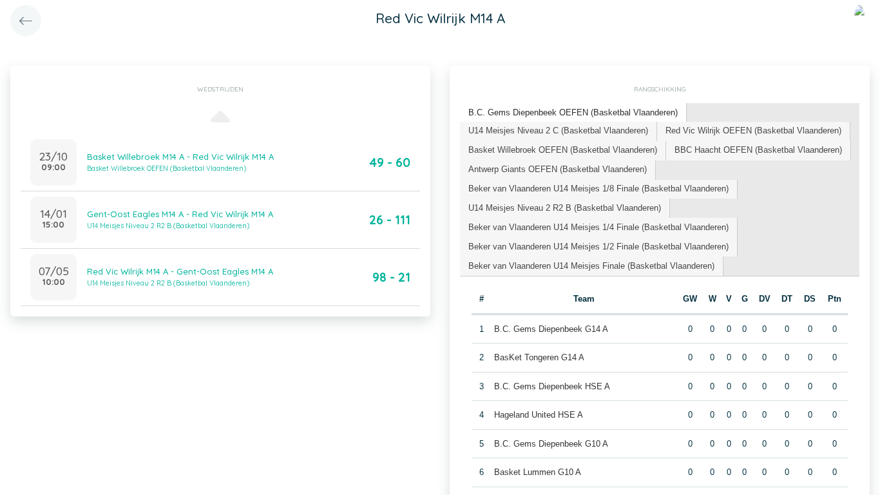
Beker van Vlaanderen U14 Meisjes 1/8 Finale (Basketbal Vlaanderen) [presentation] (598, 188)
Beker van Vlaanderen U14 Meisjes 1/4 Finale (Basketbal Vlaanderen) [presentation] (598, 227)
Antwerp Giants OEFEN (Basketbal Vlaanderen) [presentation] (557, 169)
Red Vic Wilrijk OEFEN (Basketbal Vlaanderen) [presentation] (753, 130)
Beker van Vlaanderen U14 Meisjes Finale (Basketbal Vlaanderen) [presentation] (591, 266)
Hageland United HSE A (538, 415)
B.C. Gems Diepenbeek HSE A (552, 386)
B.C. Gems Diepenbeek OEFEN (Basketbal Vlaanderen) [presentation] (573, 112)
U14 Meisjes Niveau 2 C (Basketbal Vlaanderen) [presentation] (558, 130)
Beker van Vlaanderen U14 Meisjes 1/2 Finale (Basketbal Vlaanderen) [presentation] (598, 246)
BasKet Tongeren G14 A (539, 357)
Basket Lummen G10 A (537, 472)
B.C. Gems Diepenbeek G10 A (551, 444)
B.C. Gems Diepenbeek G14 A (551, 329)
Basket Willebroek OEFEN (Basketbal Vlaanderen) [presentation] (562, 150)
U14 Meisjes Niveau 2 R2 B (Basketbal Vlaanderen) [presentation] (564, 208)
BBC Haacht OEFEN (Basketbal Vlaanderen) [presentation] (758, 150)
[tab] (573, 113)
